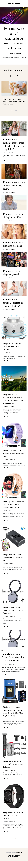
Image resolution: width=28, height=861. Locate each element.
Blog (2, 650)
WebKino (14, 4)
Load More (13, 838)
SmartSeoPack (19, 852)
